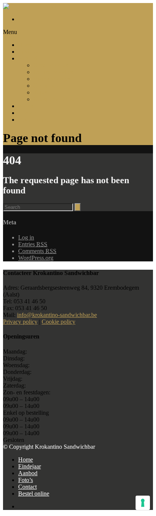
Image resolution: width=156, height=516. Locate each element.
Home (25, 45)
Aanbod (27, 58)
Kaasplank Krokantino (60, 99)
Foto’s (25, 106)
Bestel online (33, 119)
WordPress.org (35, 258)
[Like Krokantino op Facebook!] (85, 19)
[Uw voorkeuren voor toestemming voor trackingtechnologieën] (143, 503)
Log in (26, 237)
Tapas (40, 92)
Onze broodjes (50, 65)
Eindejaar (29, 51)
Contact (27, 113)
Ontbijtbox (46, 85)
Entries (32, 244)
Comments (37, 251)
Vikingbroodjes (51, 79)
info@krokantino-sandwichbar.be (57, 315)
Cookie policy (58, 321)
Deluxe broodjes (53, 72)
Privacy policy (20, 321)
